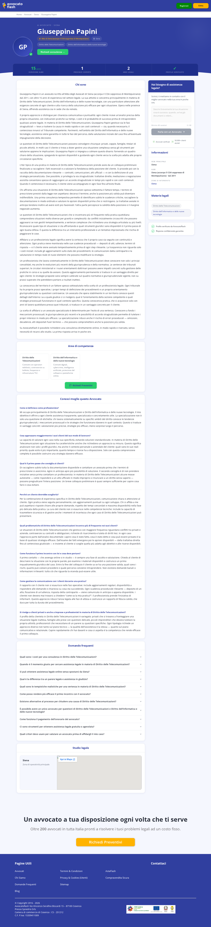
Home (19, 14)
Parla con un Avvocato (170, 131)
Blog (17, 891)
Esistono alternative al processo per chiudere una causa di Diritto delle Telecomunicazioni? (68, 701)
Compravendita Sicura (117, 877)
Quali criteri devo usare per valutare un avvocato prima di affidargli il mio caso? (62, 734)
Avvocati (28, 14)
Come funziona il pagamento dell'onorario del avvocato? (50, 719)
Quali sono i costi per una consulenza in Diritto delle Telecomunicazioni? (58, 656)
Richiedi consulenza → (53, 52)
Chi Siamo (20, 877)
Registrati (184, 5)
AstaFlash (111, 871)
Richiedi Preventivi (82, 385)
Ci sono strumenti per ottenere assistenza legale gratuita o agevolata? (57, 726)
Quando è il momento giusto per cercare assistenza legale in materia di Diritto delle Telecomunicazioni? (75, 664)
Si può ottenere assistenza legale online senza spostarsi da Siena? (54, 671)
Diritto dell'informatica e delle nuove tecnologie (168, 213)
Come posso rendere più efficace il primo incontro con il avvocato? (55, 694)
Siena (154, 183)
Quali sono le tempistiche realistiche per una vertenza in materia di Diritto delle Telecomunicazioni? (73, 686)
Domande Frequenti (25, 884)
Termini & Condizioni (71, 871)
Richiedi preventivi (105, 842)
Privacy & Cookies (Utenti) (73, 877)
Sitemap (64, 884)
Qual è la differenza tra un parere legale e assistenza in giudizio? (54, 679)
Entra (200, 6)
